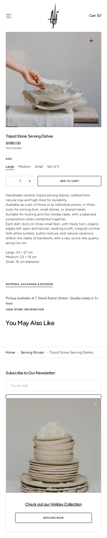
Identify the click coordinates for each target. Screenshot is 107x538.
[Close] (91, 408)
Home (10, 357)
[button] (8, 16)
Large (10, 167)
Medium (24, 167)
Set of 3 (53, 167)
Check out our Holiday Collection (51, 504)
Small (39, 167)
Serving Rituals (32, 357)
